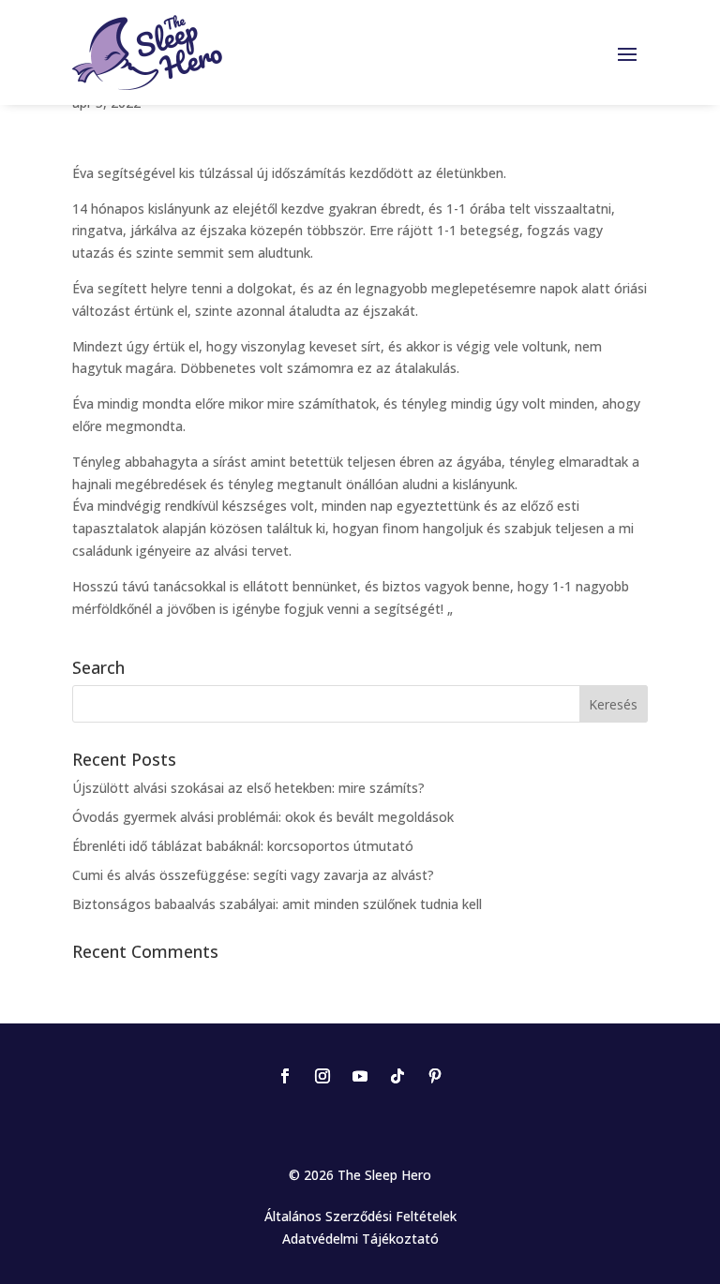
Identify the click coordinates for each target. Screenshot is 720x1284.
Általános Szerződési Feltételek (360, 1216)
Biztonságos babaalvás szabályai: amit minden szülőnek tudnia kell (277, 904)
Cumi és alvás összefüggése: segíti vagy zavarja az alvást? (253, 875)
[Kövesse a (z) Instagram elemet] (323, 1076)
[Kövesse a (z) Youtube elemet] (360, 1076)
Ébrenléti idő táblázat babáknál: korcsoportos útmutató (242, 846)
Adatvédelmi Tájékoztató (360, 1238)
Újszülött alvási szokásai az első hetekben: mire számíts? (248, 788)
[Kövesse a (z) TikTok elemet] (397, 1076)
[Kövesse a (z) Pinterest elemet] (435, 1076)
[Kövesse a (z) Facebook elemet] (285, 1076)
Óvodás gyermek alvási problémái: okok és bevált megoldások (263, 817)
